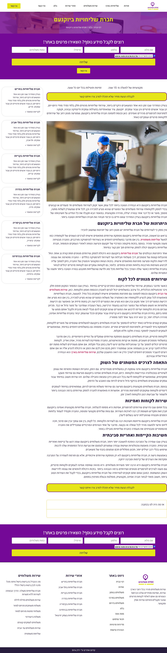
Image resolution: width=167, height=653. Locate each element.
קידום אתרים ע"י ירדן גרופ (83, 650)
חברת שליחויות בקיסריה (26, 223)
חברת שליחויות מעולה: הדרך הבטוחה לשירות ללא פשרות (23, 592)
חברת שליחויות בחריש (27, 89)
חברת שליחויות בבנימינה (26, 256)
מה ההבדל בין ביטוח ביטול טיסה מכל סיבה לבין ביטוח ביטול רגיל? (23, 583)
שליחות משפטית (32, 633)
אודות (126, 5)
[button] (50, 504)
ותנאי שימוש (120, 56)
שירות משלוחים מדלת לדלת (27, 600)
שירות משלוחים (90, 5)
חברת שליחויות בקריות (27, 156)
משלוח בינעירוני (32, 617)
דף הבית (97, 27)
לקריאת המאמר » (32, 111)
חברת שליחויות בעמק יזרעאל (68, 615)
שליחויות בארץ (112, 5)
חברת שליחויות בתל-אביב (25, 122)
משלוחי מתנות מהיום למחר (27, 611)
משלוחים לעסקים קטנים (28, 622)
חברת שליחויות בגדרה (27, 189)
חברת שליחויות (129, 253)
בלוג (55, 5)
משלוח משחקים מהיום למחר (26, 605)
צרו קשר (41, 5)
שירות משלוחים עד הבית (28, 628)
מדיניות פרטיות (131, 56)
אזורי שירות (70, 5)
